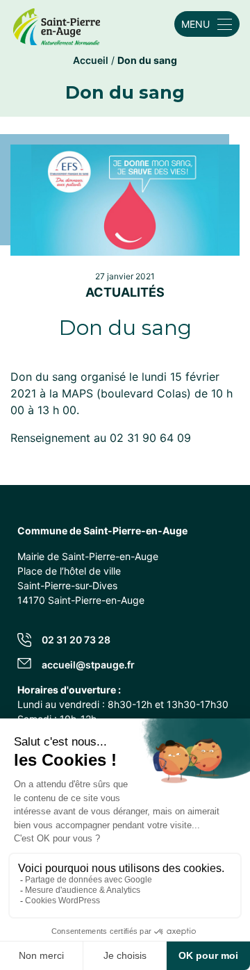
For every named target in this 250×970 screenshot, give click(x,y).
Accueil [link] (90, 60)
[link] (56, 24)
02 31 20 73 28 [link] (76, 640)
